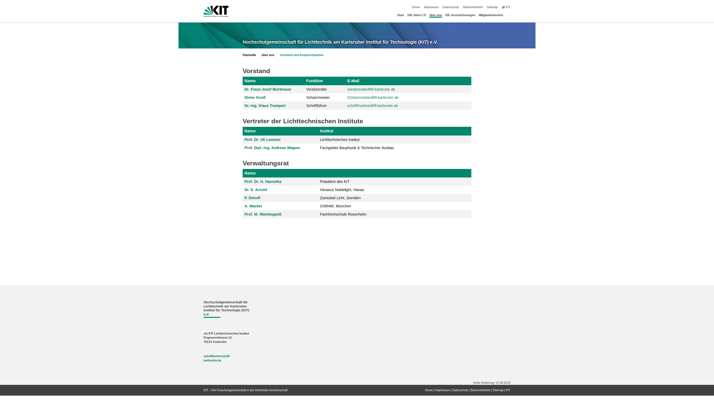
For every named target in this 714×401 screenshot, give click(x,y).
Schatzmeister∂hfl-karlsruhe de (372, 97)
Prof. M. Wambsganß (263, 214)
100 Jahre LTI (416, 15)
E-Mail (353, 81)
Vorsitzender (316, 89)
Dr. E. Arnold (256, 190)
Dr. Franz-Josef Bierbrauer (268, 89)
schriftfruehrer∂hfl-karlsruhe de (372, 106)
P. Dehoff (252, 198)
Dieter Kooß (255, 97)
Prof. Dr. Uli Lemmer (263, 140)
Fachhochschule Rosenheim (343, 214)
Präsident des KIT (335, 182)
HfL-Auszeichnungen (460, 15)
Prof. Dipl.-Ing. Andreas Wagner (272, 148)
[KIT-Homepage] (216, 11)
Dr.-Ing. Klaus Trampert (265, 106)
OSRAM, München (335, 206)
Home (416, 7)
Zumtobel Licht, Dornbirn (340, 198)
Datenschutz (451, 7)
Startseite (249, 55)
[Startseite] (509, 15)
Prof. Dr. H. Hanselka (263, 182)
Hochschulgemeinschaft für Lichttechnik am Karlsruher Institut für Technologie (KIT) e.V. (340, 42)
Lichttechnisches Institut (340, 140)
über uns (435, 15)
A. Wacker (253, 206)
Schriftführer (316, 106)
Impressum (431, 7)
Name (250, 81)
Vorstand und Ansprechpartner (302, 55)
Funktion (314, 81)
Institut (326, 131)
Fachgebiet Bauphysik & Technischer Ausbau (357, 148)
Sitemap (492, 7)
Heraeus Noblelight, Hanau (342, 190)
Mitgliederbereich (491, 15)
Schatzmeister (318, 97)
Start (400, 15)
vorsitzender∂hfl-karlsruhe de (371, 89)
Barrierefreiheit (473, 7)
